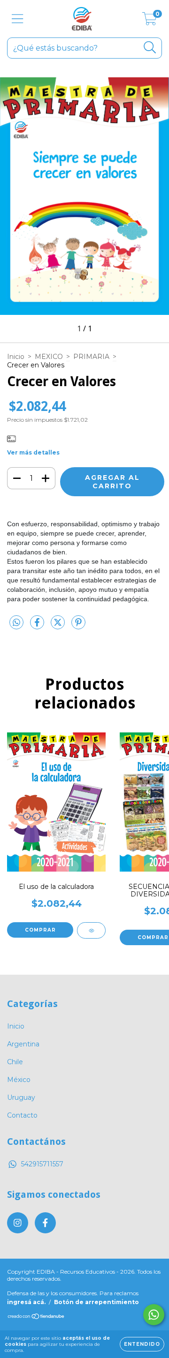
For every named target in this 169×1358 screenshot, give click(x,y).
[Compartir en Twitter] (59, 626)
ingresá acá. (26, 1302)
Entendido (142, 1344)
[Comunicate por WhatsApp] (153, 1314)
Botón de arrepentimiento (96, 1302)
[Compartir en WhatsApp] (16, 622)
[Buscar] (150, 48)
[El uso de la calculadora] (91, 930)
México (19, 1079)
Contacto (22, 1115)
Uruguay (21, 1097)
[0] (149, 21)
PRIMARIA (91, 356)
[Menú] (17, 19)
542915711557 (42, 1164)
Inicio (15, 356)
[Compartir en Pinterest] (78, 626)
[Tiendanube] (36, 1317)
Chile (15, 1062)
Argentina (23, 1044)
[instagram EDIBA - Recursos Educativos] (17, 1222)
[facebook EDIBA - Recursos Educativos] (45, 1222)
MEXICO (49, 356)
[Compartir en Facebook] (38, 626)
